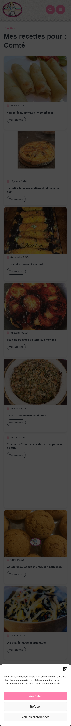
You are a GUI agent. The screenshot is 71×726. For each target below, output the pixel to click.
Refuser (35, 706)
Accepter (35, 696)
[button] (65, 669)
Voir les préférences (35, 717)
